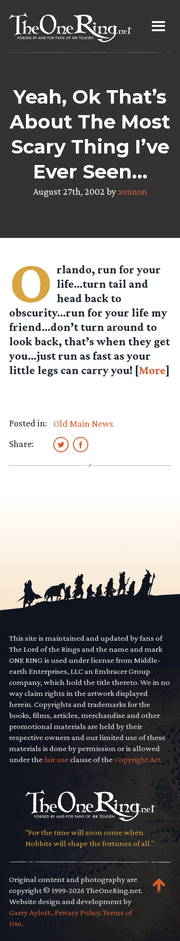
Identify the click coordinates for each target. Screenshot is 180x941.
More (152, 370)
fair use (56, 759)
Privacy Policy (77, 912)
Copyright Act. (138, 759)
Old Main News (83, 423)
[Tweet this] (61, 444)
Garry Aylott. (30, 912)
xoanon (132, 191)
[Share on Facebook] (80, 444)
